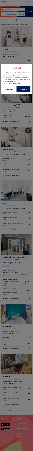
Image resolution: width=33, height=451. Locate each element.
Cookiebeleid (16, 83)
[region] (16, 79)
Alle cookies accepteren (23, 88)
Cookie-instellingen (9, 88)
